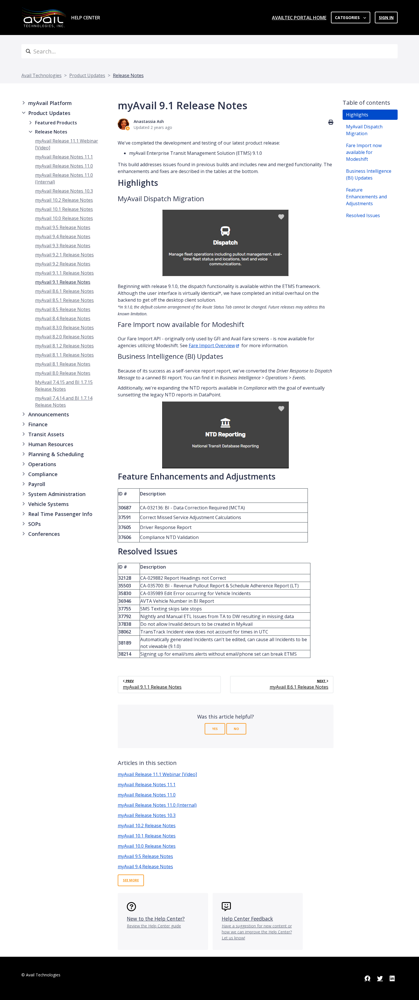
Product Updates (87, 75)
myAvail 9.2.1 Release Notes (64, 255)
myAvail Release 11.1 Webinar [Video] (157, 774)
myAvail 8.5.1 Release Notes (64, 300)
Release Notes (128, 75)
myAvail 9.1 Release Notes (62, 282)
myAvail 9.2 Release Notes (62, 264)
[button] (65, 103)
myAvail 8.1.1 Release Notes (64, 355)
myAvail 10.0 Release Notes (64, 218)
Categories (348, 17)
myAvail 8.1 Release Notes (62, 364)
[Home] (44, 17)
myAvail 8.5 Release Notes (62, 309)
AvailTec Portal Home (299, 18)
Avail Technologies (41, 75)
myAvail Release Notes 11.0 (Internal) (157, 805)
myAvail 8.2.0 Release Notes (64, 337)
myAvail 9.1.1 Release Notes (64, 273)
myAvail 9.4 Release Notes (62, 236)
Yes (215, 729)
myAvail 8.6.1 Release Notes (64, 291)
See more (131, 880)
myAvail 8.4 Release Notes (62, 318)
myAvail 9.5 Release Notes (62, 227)
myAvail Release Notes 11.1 (64, 157)
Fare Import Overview (212, 345)
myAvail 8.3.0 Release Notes (64, 327)
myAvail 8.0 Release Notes (62, 373)
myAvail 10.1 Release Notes (64, 209)
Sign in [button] (386, 17)
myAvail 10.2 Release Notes (64, 200)
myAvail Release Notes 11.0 (64, 166)
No (236, 729)
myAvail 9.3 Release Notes (62, 245)
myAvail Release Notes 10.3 (64, 191)
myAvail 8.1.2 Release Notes (64, 346)
